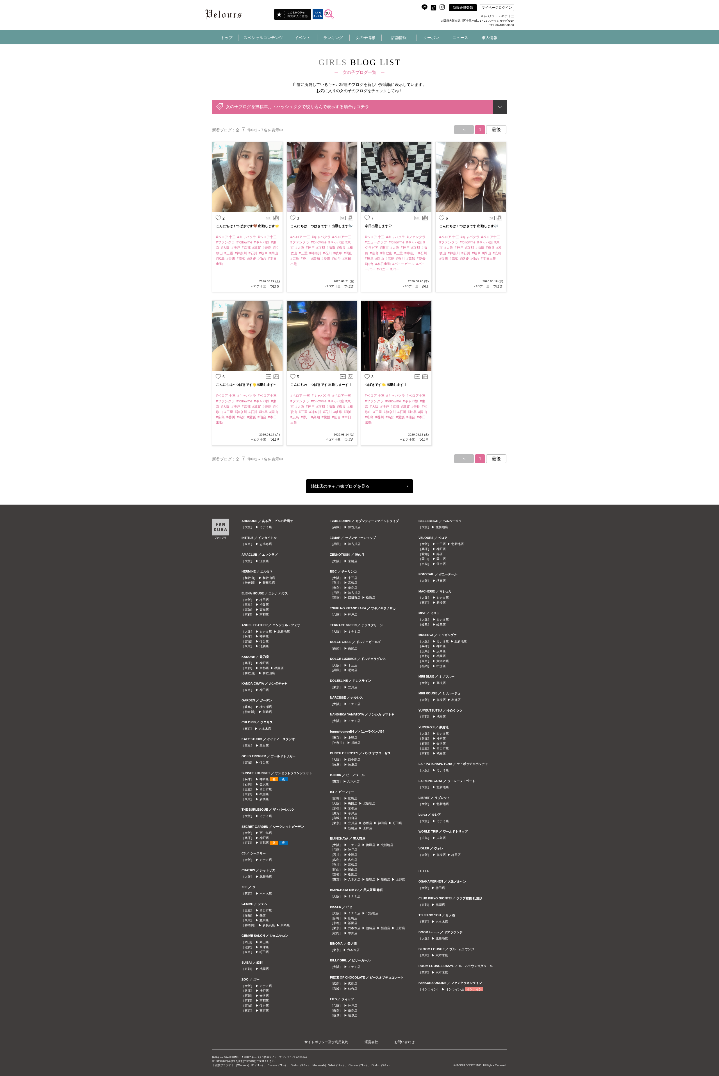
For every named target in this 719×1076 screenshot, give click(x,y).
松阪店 (264, 604)
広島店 (352, 798)
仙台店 (264, 641)
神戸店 (264, 636)
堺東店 (441, 580)
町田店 (264, 952)
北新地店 (283, 631)
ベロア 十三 (258, 286)
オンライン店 (455, 989)
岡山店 (264, 942)
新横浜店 (269, 582)
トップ (227, 37)
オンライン (474, 989)
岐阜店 (352, 764)
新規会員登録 (463, 8)
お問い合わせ (404, 1042)
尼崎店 (352, 670)
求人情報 (489, 37)
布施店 (456, 699)
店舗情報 (399, 37)
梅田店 (264, 599)
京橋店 (352, 561)
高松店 (352, 582)
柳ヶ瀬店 (266, 706)
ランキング (333, 37)
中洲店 (352, 933)
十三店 (352, 578)
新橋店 (264, 799)
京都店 (264, 614)
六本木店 (265, 728)
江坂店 (264, 561)
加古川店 (354, 527)
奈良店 (352, 587)
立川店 (264, 920)
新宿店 (370, 879)
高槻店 (441, 683)
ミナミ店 (266, 527)
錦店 (263, 915)
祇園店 (279, 668)
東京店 (264, 1010)
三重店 (264, 745)
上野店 (352, 737)
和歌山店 (269, 578)
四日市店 (266, 789)
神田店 (264, 690)
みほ (425, 286)
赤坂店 (367, 823)
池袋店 (264, 646)
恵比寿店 (266, 544)
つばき (274, 286)
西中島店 (266, 833)
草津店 (264, 947)
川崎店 (267, 711)
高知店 (264, 609)
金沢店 (264, 784)
